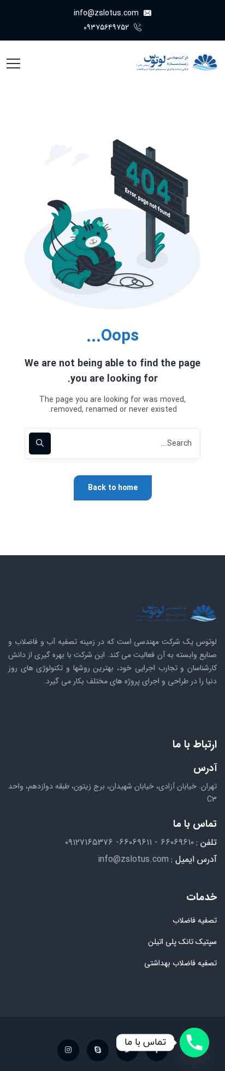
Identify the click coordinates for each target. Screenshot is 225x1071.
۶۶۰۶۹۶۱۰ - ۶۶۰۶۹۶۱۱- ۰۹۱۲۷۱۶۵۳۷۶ (129, 842)
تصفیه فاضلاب (195, 920)
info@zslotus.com (107, 13)
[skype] (98, 1050)
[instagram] (68, 1050)
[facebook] (157, 1050)
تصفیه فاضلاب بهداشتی (180, 963)
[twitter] (127, 1050)
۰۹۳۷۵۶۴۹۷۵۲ (107, 27)
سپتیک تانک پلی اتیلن (182, 942)
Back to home (113, 488)
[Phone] (194, 1042)
